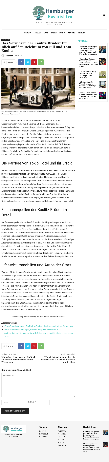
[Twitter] (28, 62)
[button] (104, 14)
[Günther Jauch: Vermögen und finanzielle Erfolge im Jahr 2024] (102, 84)
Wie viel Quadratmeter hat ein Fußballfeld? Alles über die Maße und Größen (58, 359)
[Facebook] (21, 62)
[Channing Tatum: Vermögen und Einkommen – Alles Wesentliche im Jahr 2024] (102, 61)
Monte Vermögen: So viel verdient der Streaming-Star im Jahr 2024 (88, 96)
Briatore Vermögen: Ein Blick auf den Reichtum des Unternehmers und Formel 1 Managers (88, 50)
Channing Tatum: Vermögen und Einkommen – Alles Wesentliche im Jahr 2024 (88, 63)
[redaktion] (3, 55)
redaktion (9, 55)
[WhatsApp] (41, 62)
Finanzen (6, 40)
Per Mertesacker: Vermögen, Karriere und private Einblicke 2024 (32, 329)
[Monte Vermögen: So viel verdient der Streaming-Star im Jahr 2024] (102, 95)
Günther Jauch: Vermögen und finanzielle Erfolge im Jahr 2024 (87, 85)
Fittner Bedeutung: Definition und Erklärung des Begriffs (87, 74)
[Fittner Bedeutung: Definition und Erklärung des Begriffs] (102, 74)
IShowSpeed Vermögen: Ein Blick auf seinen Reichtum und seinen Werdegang (38, 326)
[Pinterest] (34, 62)
